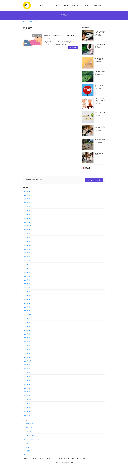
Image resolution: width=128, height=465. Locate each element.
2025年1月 (27, 261)
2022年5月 (27, 376)
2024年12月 (27, 264)
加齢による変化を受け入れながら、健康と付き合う (100, 100)
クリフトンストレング (31, 428)
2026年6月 (27, 199)
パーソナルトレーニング (31, 439)
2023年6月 (27, 334)
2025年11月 (27, 226)
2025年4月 (27, 249)
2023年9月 (27, 322)
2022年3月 (27, 384)
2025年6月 (27, 245)
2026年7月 (27, 195)
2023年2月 (27, 349)
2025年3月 (27, 253)
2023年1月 (27, 353)
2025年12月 (27, 222)
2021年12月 (27, 396)
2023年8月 (27, 326)
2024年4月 (27, 295)
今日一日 (27, 447)
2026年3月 (27, 210)
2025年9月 (27, 233)
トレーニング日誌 (29, 435)
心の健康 (27, 451)
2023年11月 (27, 315)
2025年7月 (27, 241)
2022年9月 (27, 365)
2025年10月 (27, 230)
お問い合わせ (83, 458)
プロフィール (61, 458)
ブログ (26, 443)
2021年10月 (27, 403)
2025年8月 (27, 237)
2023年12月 (27, 311)
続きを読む (73, 47)
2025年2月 (27, 257)
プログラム (49, 458)
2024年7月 (27, 284)
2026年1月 (27, 218)
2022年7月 (27, 369)
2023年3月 (27, 345)
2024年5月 (27, 291)
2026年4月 (27, 206)
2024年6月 (27, 288)
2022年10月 (27, 361)
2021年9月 (27, 407)
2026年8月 (27, 191)
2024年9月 (27, 276)
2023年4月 (27, 342)
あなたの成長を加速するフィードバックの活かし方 (100, 127)
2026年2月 (27, 214)
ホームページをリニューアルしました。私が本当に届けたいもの (100, 33)
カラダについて (28, 424)
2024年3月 (27, 299)
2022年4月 (27, 380)
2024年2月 (27, 303)
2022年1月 (27, 392)
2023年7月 (27, 330)
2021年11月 (27, 399)
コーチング (27, 431)
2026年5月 (27, 203)
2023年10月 (27, 318)
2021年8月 (27, 411)
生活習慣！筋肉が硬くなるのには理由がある (59, 35)
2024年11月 (27, 268)
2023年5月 (27, 338)
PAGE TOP (123, 449)
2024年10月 (27, 272)
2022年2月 (27, 388)
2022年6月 (27, 372)
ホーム (28, 458)
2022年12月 (27, 357)
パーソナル (37, 458)
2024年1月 (27, 307)
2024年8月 (27, 280)
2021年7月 (27, 415)
